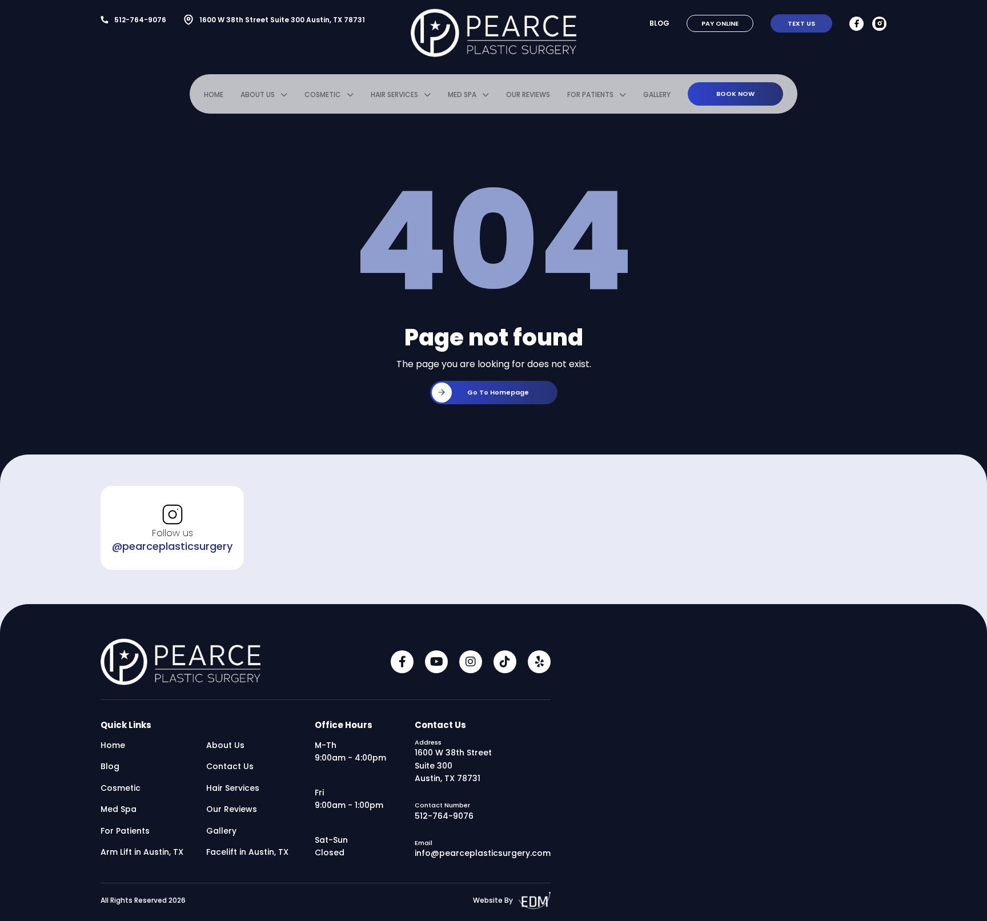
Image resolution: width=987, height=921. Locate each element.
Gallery (657, 94)
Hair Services (394, 94)
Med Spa (462, 94)
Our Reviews (528, 94)
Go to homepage (498, 392)
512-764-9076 (140, 20)
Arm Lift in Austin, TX (142, 852)
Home (213, 94)
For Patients (590, 94)
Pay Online (720, 23)
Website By (493, 900)
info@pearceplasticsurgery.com (483, 853)
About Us (257, 94)
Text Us (801, 23)
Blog (659, 23)
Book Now (735, 93)
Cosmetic (322, 94)
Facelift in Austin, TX (247, 852)
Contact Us (230, 766)
